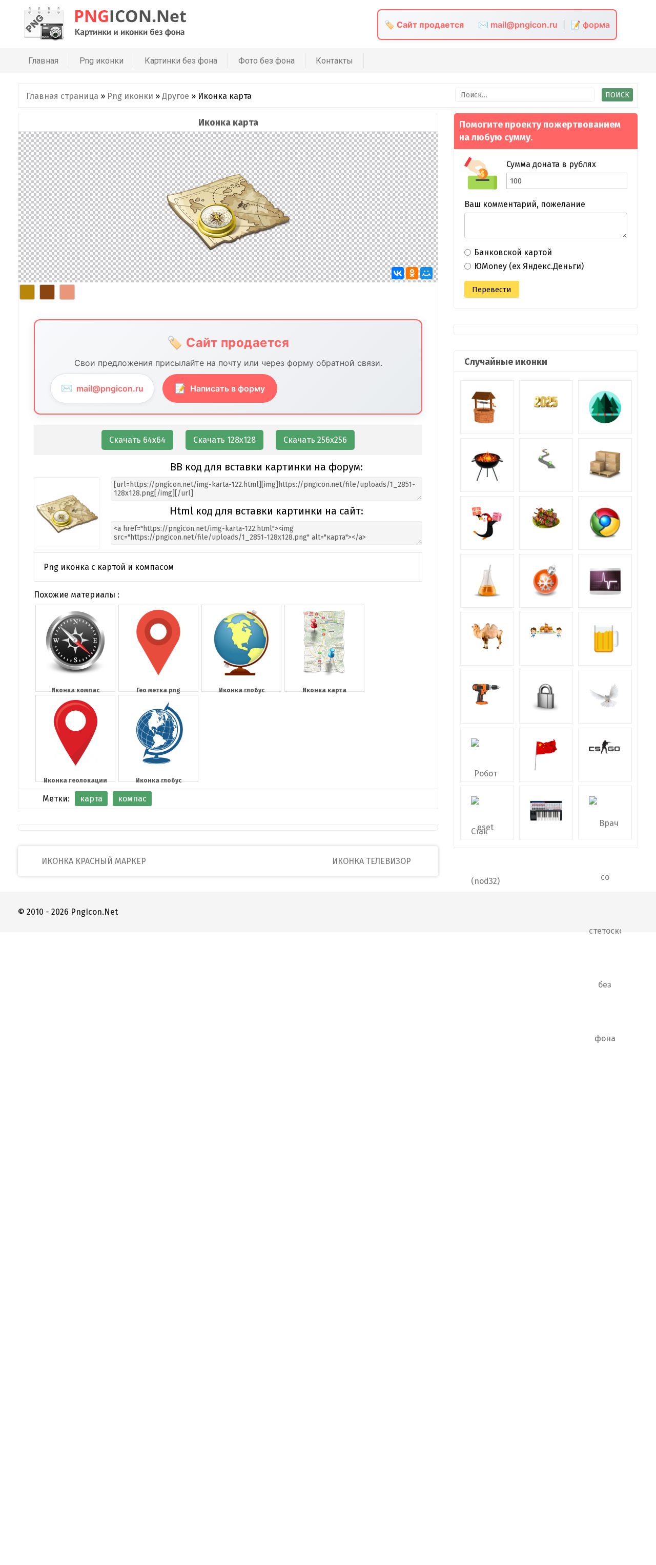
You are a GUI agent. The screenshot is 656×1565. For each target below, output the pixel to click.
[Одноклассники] (412, 273)
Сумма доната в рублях (551, 164)
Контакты (334, 61)
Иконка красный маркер (92, 861)
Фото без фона (266, 61)
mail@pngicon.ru (102, 388)
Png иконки (101, 61)
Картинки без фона (181, 61)
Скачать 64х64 (137, 440)
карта (91, 799)
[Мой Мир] (426, 273)
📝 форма (590, 24)
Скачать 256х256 (315, 440)
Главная (43, 61)
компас (132, 799)
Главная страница (62, 96)
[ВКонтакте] (398, 273)
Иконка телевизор (372, 861)
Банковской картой (513, 252)
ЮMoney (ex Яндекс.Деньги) (529, 266)
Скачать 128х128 (224, 440)
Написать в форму (220, 388)
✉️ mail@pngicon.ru (518, 24)
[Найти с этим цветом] (27, 292)
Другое (175, 96)
